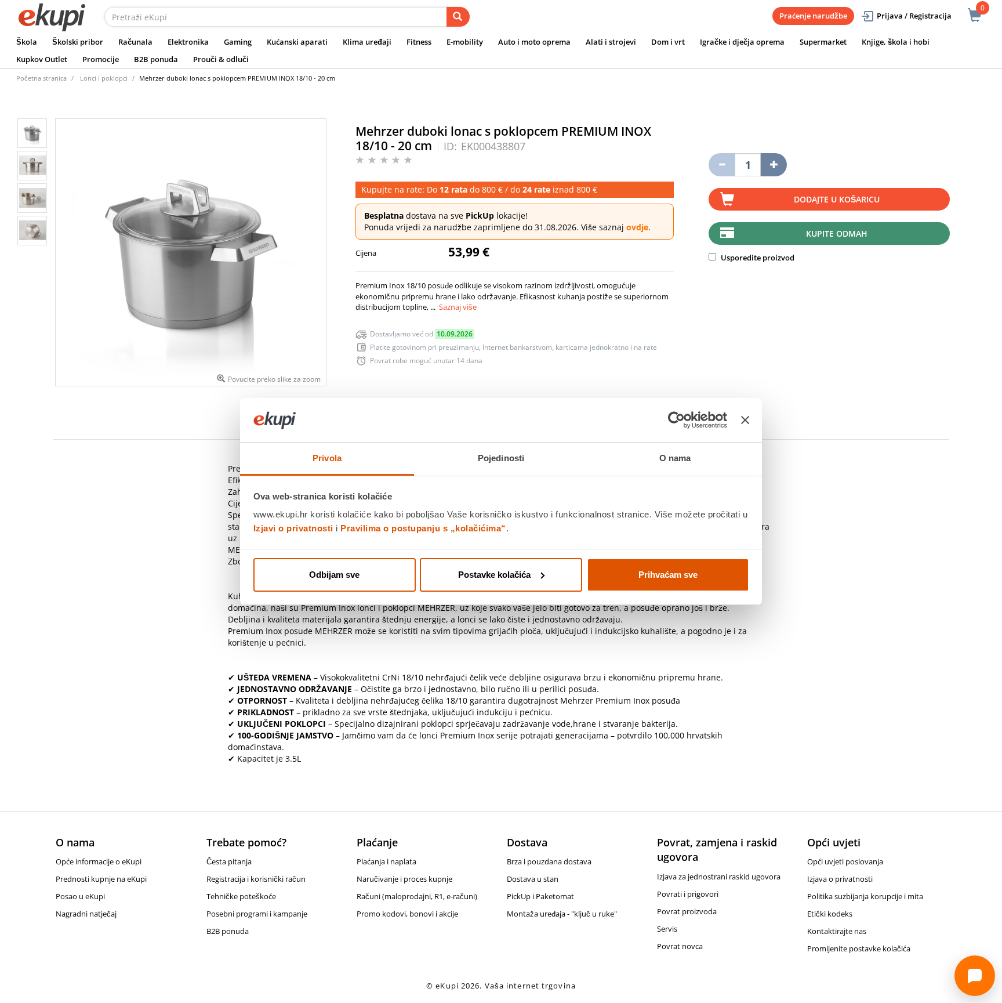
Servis (667, 929)
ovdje (637, 227)
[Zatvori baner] (745, 420)
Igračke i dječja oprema (742, 42)
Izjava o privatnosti (840, 879)
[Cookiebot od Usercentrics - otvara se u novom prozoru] (676, 420)
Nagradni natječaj (86, 913)
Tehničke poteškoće (241, 896)
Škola (26, 42)
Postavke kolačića (494, 575)
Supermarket (823, 42)
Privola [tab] (327, 458)
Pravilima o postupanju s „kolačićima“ (423, 528)
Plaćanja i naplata (386, 861)
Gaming (238, 42)
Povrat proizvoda (687, 911)
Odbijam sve (334, 575)
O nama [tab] (675, 458)
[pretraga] (458, 17)
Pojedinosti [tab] (501, 458)
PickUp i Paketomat (540, 896)
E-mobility (464, 42)
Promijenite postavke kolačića (858, 948)
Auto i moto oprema (534, 42)
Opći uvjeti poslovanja (845, 861)
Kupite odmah (836, 233)
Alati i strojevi (611, 42)
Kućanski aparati (297, 42)
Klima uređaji (367, 42)
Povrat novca (680, 946)
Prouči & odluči (221, 59)
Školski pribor (77, 42)
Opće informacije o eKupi (98, 861)
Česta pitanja (229, 861)
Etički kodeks (829, 913)
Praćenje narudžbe (813, 15)
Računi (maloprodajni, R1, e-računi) (417, 896)
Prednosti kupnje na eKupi (101, 879)
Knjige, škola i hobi (896, 42)
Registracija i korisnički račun (256, 879)
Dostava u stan (532, 879)
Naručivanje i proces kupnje (404, 879)
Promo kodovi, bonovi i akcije (407, 913)
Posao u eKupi (80, 896)
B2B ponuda (156, 59)
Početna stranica (41, 78)
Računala (135, 42)
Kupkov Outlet (41, 59)
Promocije (100, 59)
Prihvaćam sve (668, 575)
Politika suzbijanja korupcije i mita (865, 896)
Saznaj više (458, 307)
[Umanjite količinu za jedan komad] (722, 164)
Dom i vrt (668, 42)
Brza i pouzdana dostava (549, 861)
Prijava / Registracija (914, 15)
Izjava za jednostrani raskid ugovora (718, 876)
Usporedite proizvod (756, 257)
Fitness (418, 42)
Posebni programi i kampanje (256, 913)
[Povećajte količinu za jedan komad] (774, 164)
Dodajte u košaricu (837, 199)
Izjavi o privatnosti (293, 528)
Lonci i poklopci (104, 78)
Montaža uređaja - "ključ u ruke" (562, 913)
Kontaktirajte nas (836, 931)
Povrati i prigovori (687, 894)
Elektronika (188, 42)
